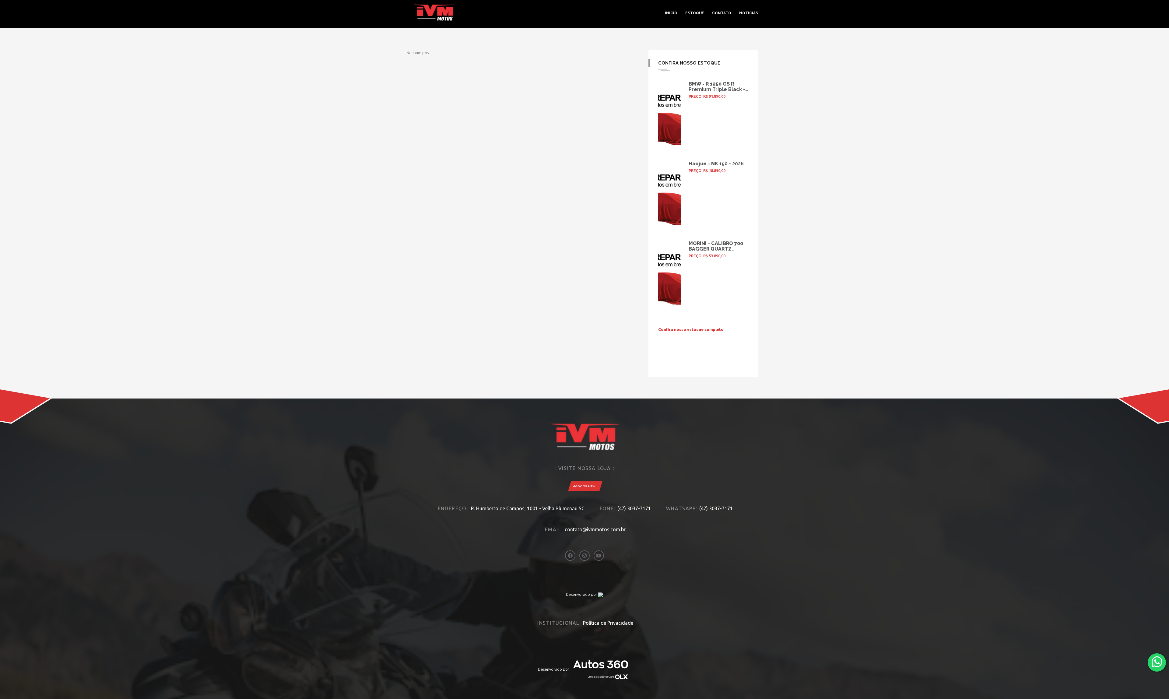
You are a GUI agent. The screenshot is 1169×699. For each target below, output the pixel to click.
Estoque (694, 13)
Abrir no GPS (584, 486)
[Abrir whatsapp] (1157, 662)
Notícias (748, 13)
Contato (721, 13)
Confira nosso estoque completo (691, 329)
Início (671, 13)
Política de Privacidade (608, 623)
